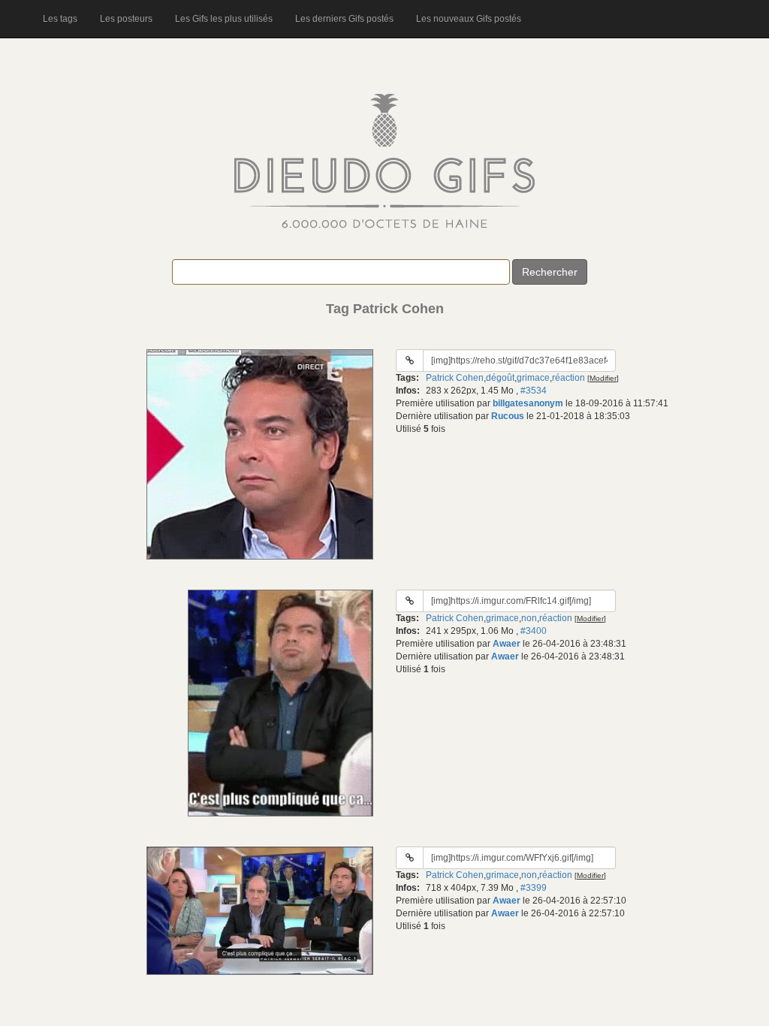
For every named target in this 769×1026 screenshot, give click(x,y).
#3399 (533, 888)
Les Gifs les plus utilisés (224, 19)
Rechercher (550, 272)
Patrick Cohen (455, 378)
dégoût (500, 378)
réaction (568, 378)
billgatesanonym (528, 403)
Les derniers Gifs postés (344, 19)
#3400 (533, 631)
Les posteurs (126, 19)
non (529, 618)
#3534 (533, 390)
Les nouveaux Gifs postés (468, 19)
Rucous (507, 416)
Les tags (60, 19)
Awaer (506, 643)
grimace (533, 378)
